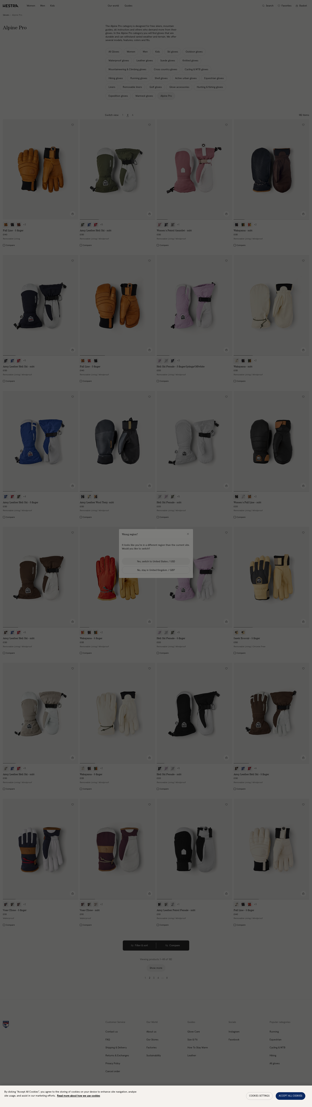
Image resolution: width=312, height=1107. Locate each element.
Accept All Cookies (290, 1096)
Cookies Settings (259, 1096)
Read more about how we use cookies (78, 1096)
